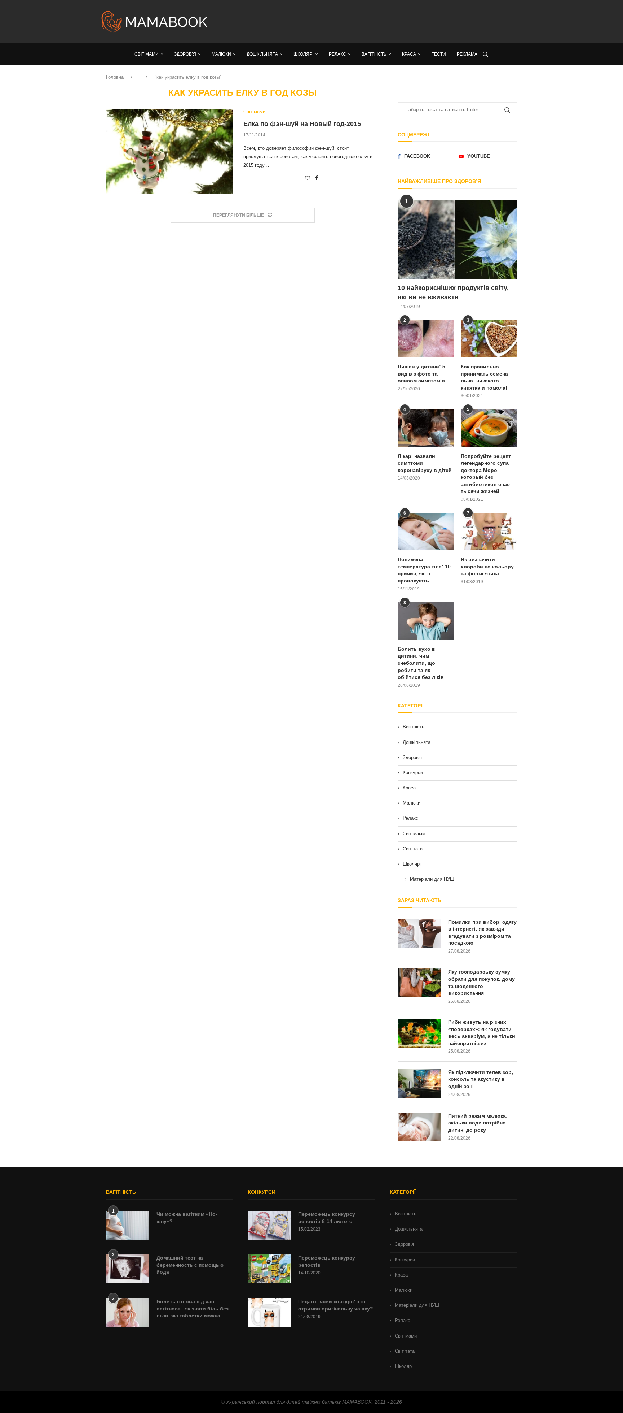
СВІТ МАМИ (146, 54)
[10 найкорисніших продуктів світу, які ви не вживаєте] (457, 239)
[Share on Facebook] (316, 178)
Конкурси (413, 772)
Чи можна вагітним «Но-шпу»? (186, 1217)
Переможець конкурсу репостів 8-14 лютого (326, 1217)
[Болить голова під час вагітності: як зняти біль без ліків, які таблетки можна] (127, 1312)
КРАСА (409, 54)
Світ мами (414, 833)
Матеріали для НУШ (432, 879)
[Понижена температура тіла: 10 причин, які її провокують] (426, 531)
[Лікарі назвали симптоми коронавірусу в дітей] (426, 428)
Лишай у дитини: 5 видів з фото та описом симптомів (421, 373)
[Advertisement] (383, 21)
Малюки (411, 803)
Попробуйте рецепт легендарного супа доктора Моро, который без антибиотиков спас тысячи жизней (486, 473)
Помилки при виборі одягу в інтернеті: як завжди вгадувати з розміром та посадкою (482, 932)
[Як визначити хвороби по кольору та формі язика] (489, 531)
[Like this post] (307, 178)
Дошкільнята (416, 742)
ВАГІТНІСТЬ (374, 54)
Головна (115, 77)
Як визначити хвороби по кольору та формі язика (487, 566)
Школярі (412, 864)
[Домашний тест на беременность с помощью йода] (127, 1268)
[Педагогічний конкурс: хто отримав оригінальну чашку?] (269, 1312)
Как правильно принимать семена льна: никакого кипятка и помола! (484, 377)
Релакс (410, 818)
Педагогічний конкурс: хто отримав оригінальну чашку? (335, 1305)
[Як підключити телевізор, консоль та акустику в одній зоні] (419, 1083)
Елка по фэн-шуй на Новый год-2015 (302, 123)
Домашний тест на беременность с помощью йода (190, 1265)
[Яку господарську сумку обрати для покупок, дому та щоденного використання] (419, 982)
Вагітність (413, 726)
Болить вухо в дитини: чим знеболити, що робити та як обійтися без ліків (421, 663)
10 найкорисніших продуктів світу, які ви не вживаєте (453, 292)
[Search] (485, 54)
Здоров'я (412, 757)
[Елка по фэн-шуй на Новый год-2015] (169, 151)
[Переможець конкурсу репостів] (269, 1268)
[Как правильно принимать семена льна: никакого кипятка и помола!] (489, 338)
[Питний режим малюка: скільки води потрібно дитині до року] (419, 1127)
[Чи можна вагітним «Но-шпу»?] (127, 1225)
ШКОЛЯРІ (303, 54)
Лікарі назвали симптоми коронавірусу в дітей (425, 463)
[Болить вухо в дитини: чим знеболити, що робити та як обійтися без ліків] (426, 621)
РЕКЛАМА (467, 54)
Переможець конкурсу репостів (326, 1261)
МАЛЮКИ (221, 54)
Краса (409, 787)
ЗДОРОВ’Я (185, 54)
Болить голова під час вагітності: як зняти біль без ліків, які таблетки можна (192, 1308)
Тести (439, 54)
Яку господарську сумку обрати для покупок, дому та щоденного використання (481, 982)
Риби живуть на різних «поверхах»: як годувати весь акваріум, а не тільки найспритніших (481, 1032)
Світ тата (413, 848)
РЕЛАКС (337, 54)
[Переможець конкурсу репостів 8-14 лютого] (269, 1225)
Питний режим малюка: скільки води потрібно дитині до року (478, 1123)
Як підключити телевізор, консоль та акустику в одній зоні (480, 1079)
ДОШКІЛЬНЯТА (262, 54)
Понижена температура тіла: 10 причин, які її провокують (424, 570)
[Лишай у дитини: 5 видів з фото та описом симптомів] (426, 338)
